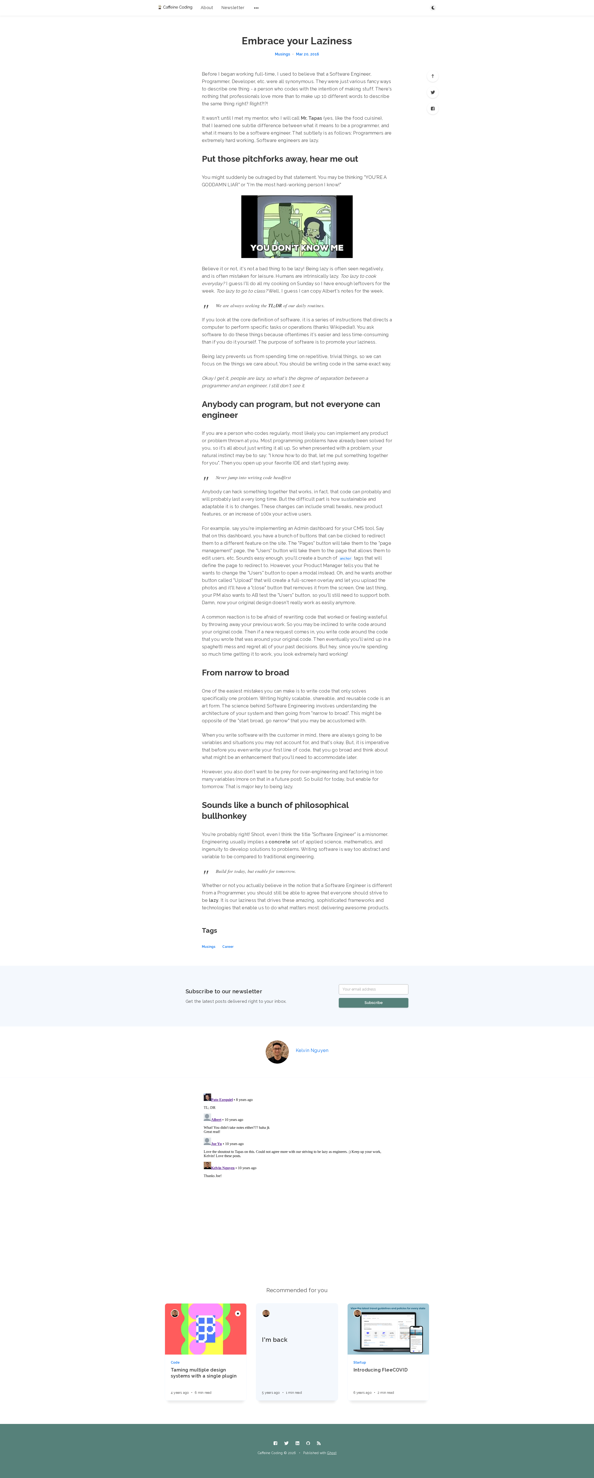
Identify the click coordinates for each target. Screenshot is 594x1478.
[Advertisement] (297, 1240)
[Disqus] (297, 1150)
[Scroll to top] (433, 76)
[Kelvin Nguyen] (277, 1052)
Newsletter (233, 7)
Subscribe (374, 1002)
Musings (282, 54)
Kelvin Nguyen (312, 1050)
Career (227, 947)
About (207, 7)
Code (175, 1362)
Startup (359, 1362)
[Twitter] (433, 92)
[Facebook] (433, 108)
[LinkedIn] (297, 1443)
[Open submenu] (256, 8)
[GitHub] (308, 1443)
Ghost (331, 1453)
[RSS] (319, 1443)
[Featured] (238, 1313)
